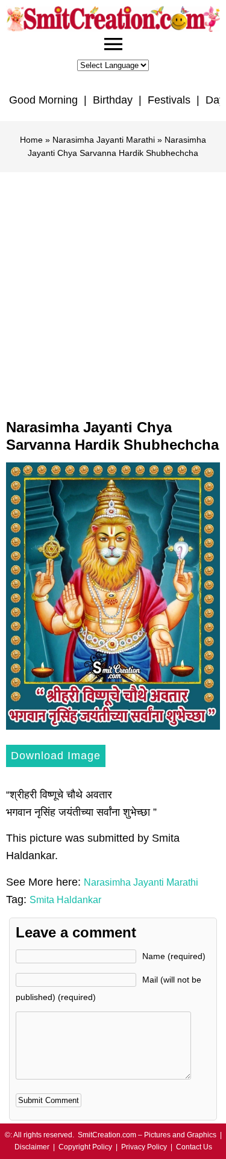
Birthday (113, 100)
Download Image (56, 756)
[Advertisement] (113, 291)
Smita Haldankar (65, 900)
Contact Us (194, 1147)
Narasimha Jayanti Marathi (103, 139)
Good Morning (43, 100)
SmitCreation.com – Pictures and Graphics (147, 1135)
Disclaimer (31, 1147)
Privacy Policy (144, 1147)
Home (31, 139)
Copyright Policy (85, 1147)
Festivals (169, 100)
